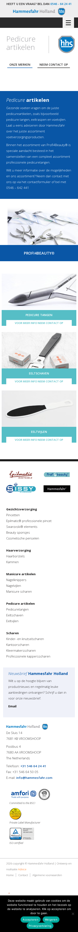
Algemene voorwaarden (47, 875)
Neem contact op (54, 64)
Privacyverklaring (40, 925)
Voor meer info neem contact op (39, 323)
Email (12, 706)
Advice (22, 869)
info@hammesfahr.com (34, 778)
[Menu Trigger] (68, 22)
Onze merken (19, 64)
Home (10, 875)
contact (57, 176)
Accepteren (30, 919)
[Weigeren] (73, 914)
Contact (23, 875)
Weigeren (51, 919)
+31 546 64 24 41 (33, 766)
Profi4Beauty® (57, 145)
